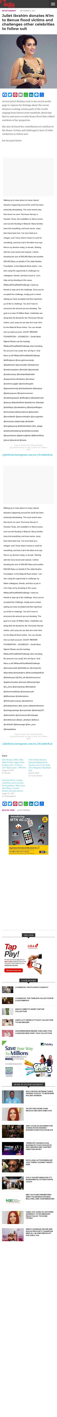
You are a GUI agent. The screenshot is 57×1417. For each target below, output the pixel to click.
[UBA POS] (22, 973)
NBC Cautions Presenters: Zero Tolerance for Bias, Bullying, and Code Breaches (40, 1197)
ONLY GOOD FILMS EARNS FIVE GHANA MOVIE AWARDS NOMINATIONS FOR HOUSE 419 (39, 1128)
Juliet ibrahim (23, 810)
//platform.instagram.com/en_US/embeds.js (27, 454)
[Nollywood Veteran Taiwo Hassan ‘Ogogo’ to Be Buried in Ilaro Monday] (13, 1103)
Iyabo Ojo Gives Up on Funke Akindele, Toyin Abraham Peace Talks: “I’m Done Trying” (39, 1215)
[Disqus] (28, 894)
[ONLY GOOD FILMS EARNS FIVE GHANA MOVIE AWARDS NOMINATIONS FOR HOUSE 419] (13, 1137)
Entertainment (9, 11)
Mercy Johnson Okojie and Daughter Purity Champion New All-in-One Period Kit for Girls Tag (39, 1232)
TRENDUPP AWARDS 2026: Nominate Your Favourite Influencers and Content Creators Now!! (39, 1146)
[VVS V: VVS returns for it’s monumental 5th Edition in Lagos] (13, 1189)
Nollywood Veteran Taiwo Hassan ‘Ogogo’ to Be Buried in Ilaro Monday (40, 1093)
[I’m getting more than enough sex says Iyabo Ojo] (13, 1120)
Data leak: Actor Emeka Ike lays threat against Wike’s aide (39, 1162)
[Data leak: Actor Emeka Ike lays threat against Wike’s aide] (13, 1172)
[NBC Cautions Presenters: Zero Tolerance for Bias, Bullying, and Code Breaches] (13, 1206)
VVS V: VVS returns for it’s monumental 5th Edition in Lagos (39, 1180)
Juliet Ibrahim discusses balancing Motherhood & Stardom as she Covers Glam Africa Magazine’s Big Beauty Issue (39, 765)
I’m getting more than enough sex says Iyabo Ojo (39, 1110)
